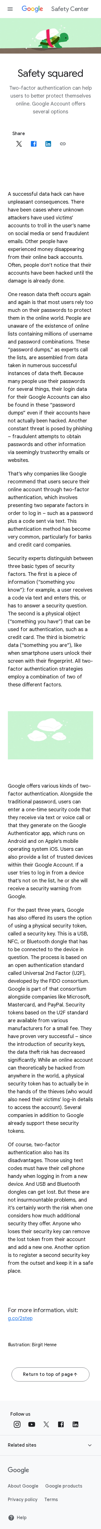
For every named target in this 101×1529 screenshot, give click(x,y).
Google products (63, 1486)
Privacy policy (23, 1499)
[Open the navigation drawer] (10, 9)
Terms (51, 1499)
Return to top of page (48, 1374)
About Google (23, 1486)
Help (22, 1518)
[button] (63, 144)
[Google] (18, 1470)
